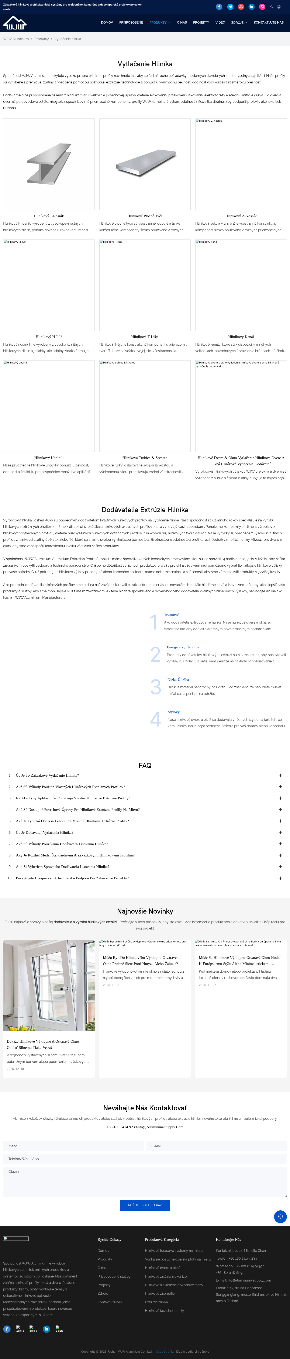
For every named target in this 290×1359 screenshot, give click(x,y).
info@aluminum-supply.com (249, 1280)
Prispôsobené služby (114, 1277)
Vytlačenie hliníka (67, 39)
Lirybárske (201, 1351)
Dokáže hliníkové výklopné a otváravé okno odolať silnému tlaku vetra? (43, 1044)
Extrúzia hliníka (156, 1302)
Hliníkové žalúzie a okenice (166, 1277)
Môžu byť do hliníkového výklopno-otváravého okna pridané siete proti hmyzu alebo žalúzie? (141, 960)
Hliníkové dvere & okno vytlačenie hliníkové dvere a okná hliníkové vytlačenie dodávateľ (241, 461)
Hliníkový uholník (48, 458)
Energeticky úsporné (183, 647)
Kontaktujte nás (110, 1302)
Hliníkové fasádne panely (164, 1311)
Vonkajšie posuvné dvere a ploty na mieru (178, 1259)
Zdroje (103, 1293)
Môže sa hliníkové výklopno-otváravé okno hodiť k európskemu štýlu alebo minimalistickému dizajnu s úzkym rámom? (239, 961)
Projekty (104, 1285)
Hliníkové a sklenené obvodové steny (174, 1285)
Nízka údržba (178, 679)
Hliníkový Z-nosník (241, 216)
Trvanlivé (171, 615)
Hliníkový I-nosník (49, 216)
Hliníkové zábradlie (160, 1293)
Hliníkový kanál (241, 337)
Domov (103, 1251)
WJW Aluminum (16, 39)
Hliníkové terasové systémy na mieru (174, 1251)
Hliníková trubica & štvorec (144, 458)
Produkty (41, 39)
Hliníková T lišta (145, 337)
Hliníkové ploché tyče (145, 216)
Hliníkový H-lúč (49, 337)
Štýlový (174, 712)
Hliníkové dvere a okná (162, 1268)
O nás (102, 1268)
